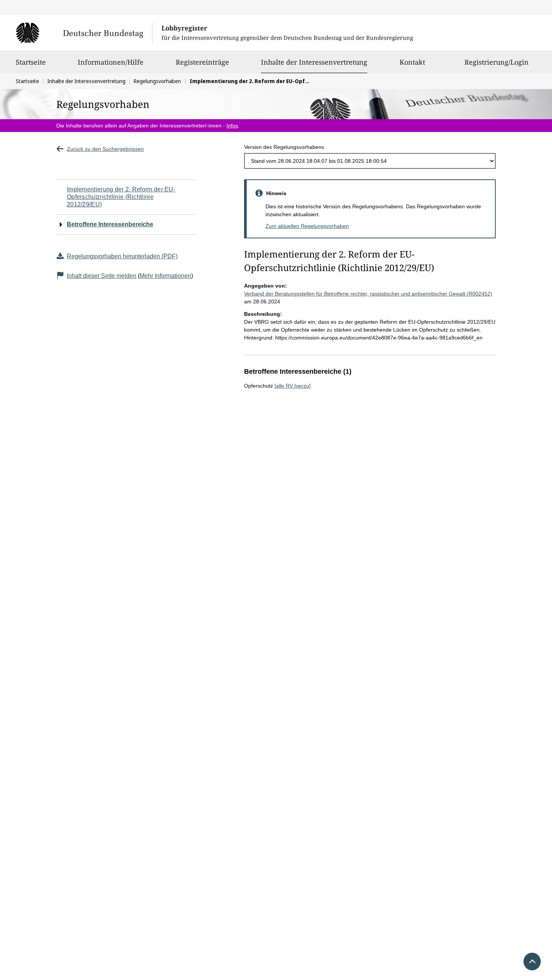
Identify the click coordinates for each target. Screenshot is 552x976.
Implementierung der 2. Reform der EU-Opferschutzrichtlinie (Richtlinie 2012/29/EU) (121, 197)
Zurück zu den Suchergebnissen (105, 149)
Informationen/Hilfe (110, 62)
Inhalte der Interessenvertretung (314, 62)
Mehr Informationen (165, 276)
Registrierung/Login (497, 62)
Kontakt (412, 62)
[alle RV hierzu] (292, 386)
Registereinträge (202, 62)
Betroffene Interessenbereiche (110, 224)
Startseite (31, 62)
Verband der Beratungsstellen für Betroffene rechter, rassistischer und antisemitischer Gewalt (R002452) (368, 294)
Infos (232, 126)
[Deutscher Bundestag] (84, 33)
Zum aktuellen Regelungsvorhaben (307, 226)
